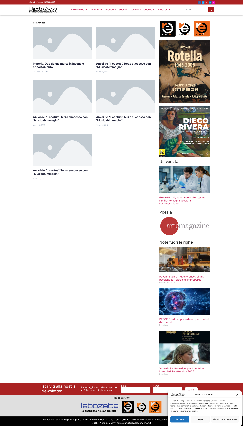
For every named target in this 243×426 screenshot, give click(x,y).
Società (123, 9)
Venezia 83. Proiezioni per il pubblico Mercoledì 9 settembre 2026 (181, 370)
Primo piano (77, 9)
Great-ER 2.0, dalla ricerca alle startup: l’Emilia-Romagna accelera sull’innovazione (182, 200)
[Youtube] (206, 2)
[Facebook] (199, 2)
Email (124, 386)
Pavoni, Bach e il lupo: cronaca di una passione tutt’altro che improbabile (181, 278)
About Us (162, 9)
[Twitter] (203, 2)
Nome (156, 386)
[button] (237, 394)
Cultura (94, 9)
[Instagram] (213, 2)
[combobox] (196, 9)
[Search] (211, 9)
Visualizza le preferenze (225, 419)
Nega (200, 419)
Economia (110, 9)
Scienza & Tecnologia (142, 9)
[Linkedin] (210, 2)
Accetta (180, 419)
